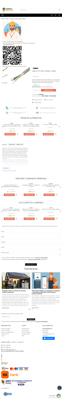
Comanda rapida (37, 102)
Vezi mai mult (6, 168)
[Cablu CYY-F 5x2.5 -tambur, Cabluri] (19, 77)
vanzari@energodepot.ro (9, 349)
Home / (3, 18)
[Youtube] (1, 356)
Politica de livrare (5, 334)
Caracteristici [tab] (12, 144)
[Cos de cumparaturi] (59, 15)
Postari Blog (31, 269)
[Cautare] (59, 10)
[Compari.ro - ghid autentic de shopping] (7, 394)
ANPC (23, 335)
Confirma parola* (5, 252)
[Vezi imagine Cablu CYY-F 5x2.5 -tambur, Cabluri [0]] (4, 70)
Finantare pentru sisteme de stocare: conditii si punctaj (14, 291)
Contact (3, 335)
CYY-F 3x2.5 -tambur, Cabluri (50, 124)
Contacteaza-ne (49, 338)
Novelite (31, 183)
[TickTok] (1, 359)
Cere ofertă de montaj (8, 44)
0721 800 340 (7, 347)
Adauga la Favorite (37, 99)
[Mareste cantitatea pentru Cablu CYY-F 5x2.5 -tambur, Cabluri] (38, 90)
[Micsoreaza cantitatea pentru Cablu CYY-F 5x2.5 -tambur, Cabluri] (33, 90)
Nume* (2, 236)
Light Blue (51, 183)
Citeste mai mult (5, 307)
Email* (2, 231)
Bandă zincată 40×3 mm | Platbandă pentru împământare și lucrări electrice (11, 185)
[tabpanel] (19, 77)
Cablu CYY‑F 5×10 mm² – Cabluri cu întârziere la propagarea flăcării (31, 125)
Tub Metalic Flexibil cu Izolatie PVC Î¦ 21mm (31, 185)
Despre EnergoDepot (6, 328)
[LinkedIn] (1, 357)
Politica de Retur (25, 330)
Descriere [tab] (4, 144)
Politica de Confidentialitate (41, 257)
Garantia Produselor (26, 332)
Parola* (3, 247)
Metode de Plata (25, 328)
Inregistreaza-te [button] (31, 264)
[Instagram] (1, 361)
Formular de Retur (26, 334)
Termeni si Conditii (5, 330)
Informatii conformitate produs (9, 170)
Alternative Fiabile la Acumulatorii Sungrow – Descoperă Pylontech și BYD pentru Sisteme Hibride (46, 292)
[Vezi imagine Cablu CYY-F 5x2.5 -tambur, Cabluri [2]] (4, 83)
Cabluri (11, 123)
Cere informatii (49, 99)
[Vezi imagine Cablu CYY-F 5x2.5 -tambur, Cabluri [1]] (4, 76)
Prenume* (3, 242)
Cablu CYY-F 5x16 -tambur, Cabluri (51, 209)
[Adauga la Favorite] (17, 134)
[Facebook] (1, 354)
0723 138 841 (7, 345)
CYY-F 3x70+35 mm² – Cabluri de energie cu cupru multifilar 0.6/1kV (12, 125)
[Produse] (2, 15)
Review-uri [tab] (20, 144)
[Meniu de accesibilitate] (59, 388)
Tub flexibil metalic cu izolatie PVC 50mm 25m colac (51, 185)
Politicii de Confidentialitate (34, 259)
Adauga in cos (48, 90)
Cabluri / (7, 18)
